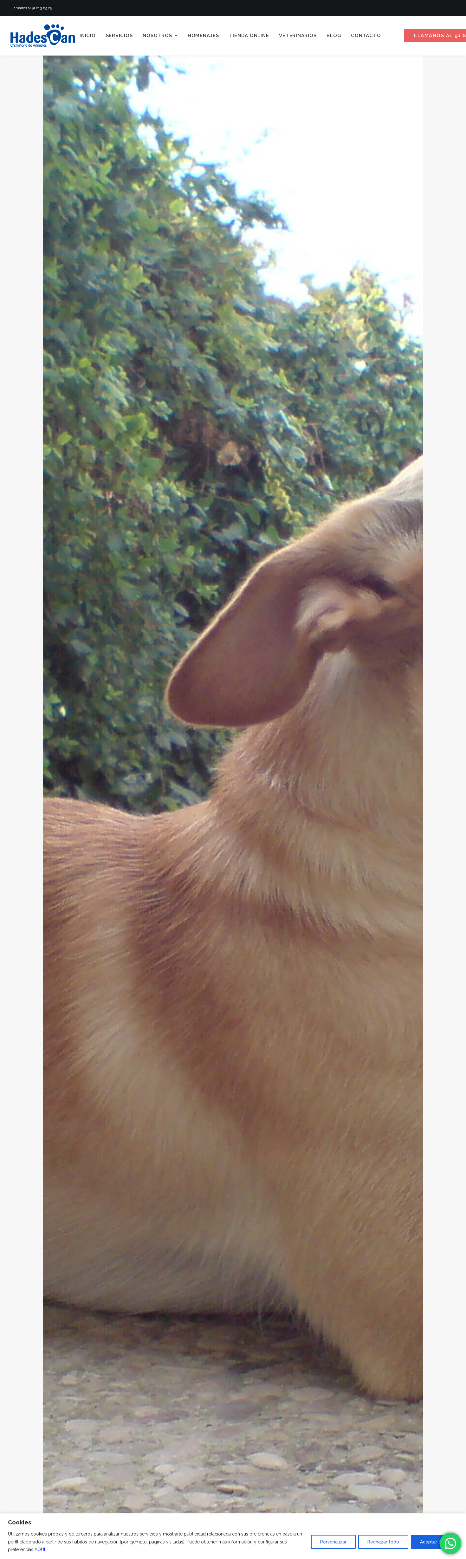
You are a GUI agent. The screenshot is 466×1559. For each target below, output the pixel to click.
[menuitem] (87, 35)
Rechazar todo (383, 1541)
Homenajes (203, 35)
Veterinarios (297, 35)
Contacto (366, 35)
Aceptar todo (434, 1541)
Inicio (88, 35)
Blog (334, 35)
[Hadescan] (42, 35)
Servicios (119, 35)
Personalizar (333, 1541)
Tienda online (249, 35)
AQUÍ (40, 1549)
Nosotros (157, 35)
